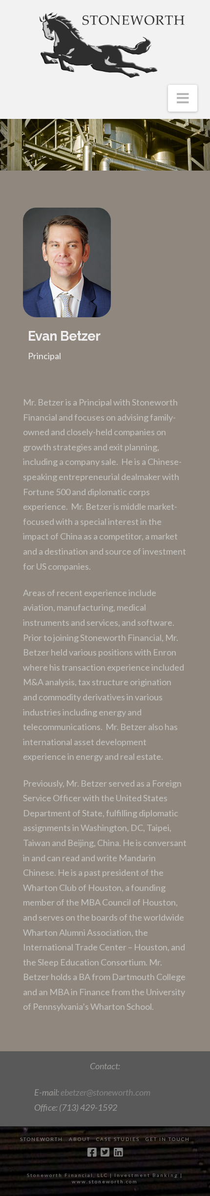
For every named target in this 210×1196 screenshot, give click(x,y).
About (79, 1139)
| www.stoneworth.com (127, 1178)
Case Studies (118, 1139)
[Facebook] (91, 1152)
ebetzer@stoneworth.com (105, 1092)
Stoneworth (41, 1139)
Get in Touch (168, 1139)
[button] (182, 98)
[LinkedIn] (118, 1152)
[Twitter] (105, 1152)
